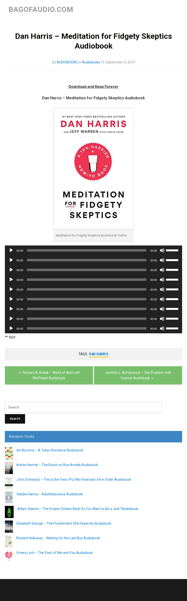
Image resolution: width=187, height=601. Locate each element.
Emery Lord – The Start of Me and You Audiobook (55, 553)
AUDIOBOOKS (67, 62)
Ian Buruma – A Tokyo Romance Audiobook (50, 450)
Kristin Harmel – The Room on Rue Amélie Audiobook (57, 465)
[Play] (11, 250)
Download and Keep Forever (93, 86)
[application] (93, 250)
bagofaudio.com (41, 9)
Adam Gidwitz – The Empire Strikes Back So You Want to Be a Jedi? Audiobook (77, 509)
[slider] (173, 249)
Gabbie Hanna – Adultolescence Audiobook (50, 494)
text (12, 337)
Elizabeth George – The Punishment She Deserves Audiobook (64, 523)
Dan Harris (98, 354)
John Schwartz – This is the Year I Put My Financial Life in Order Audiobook (74, 479)
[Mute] (162, 250)
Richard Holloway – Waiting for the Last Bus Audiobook (58, 538)
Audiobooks (91, 62)
